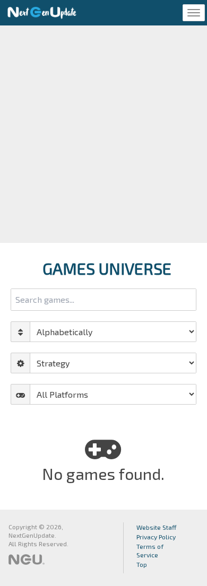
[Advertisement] (103, 134)
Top (141, 564)
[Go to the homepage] (42, 12)
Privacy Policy (156, 536)
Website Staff (156, 527)
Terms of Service (149, 550)
